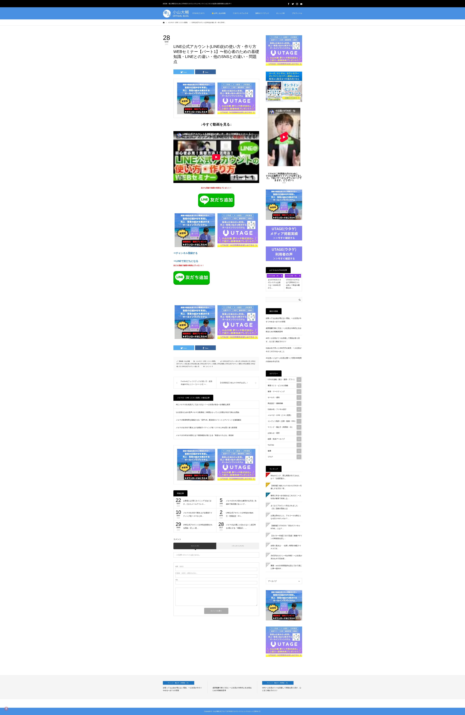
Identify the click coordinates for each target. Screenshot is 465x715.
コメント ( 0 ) (195, 546)
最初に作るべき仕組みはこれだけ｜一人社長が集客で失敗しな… (286, 497)
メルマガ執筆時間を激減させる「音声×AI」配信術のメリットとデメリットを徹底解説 (208, 420)
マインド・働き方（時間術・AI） (284, 427)
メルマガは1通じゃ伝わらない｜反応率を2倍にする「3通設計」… (241, 526)
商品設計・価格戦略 (284, 403)
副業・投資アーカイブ (284, 439)
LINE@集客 (221, 364)
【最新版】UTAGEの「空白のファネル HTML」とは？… (285, 527)
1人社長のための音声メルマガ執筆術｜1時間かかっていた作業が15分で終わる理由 (207, 412)
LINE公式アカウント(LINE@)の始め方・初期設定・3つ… (239, 514)
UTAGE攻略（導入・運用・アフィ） (274, 276)
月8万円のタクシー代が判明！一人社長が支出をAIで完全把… (286, 557)
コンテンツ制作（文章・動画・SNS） (283, 421)
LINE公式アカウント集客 (208, 364)
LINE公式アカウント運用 (233, 364)
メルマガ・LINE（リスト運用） (188, 37)
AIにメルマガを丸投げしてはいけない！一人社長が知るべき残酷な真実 (203, 404)
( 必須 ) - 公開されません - (186, 573)
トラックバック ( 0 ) (238, 546)
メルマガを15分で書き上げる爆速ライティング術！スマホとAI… (197, 514)
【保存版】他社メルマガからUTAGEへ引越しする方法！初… (286, 487)
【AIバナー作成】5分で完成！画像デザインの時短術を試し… (286, 537)
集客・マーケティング (284, 391)
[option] (185, 687)
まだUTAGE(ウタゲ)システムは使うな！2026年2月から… (274, 284)
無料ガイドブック (262, 13)
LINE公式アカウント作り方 (231, 361)
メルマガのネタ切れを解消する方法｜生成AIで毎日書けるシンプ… (241, 502)
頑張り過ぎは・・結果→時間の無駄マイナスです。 (286, 547)
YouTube (284, 445)
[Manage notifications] (6, 709)
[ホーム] (164, 22)
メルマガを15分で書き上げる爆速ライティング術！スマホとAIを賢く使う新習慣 (206, 428)
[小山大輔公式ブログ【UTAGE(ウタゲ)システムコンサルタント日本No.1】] (181, 13)
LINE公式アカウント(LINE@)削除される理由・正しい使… (197, 526)
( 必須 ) (179, 566)
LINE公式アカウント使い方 (190, 366)
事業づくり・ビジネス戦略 (284, 385)
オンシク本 (280, 13)
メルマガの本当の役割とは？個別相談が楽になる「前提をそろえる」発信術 (205, 435)
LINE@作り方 (245, 361)
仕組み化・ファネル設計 (284, 409)
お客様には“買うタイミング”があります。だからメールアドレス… (197, 502)
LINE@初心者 (194, 364)
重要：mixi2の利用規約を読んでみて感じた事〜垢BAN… (286, 567)
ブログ (284, 457)
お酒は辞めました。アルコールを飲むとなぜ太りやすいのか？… (286, 517)
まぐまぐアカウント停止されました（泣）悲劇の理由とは (284, 507)
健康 (284, 451)
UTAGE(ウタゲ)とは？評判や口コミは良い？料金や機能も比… (293, 284)
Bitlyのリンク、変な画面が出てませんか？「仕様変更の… (285, 477)
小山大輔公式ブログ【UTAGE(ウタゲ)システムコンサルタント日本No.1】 (237, 711)
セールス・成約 (284, 397)
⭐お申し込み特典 (219, 13)
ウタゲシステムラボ (240, 13)
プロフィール (297, 13)
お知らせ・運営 (284, 433)
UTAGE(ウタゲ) (198, 13)
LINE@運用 (246, 364)
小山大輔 (187, 361)
